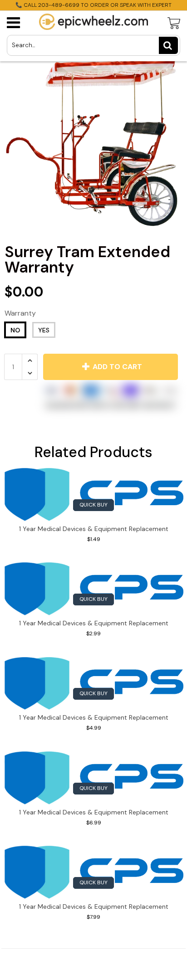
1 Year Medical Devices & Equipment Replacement (93, 529)
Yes (43, 330)
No (15, 330)
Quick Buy (93, 504)
